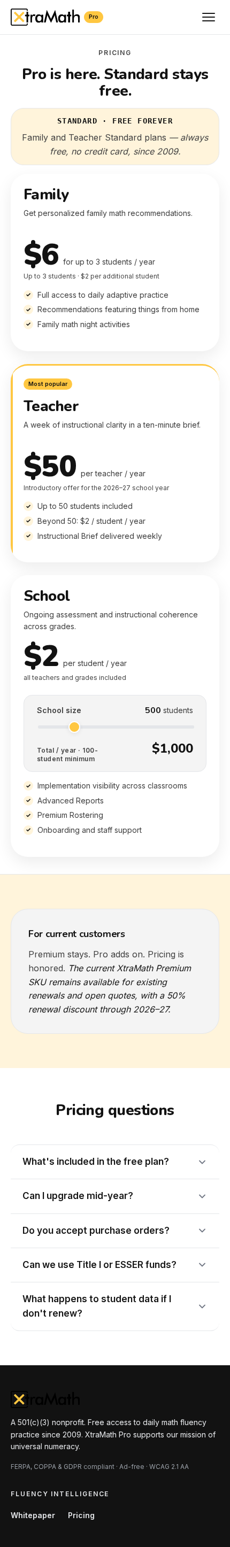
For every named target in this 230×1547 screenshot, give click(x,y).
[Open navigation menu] (208, 17)
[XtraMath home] (115, 1399)
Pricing (81, 1515)
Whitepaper (33, 1515)
